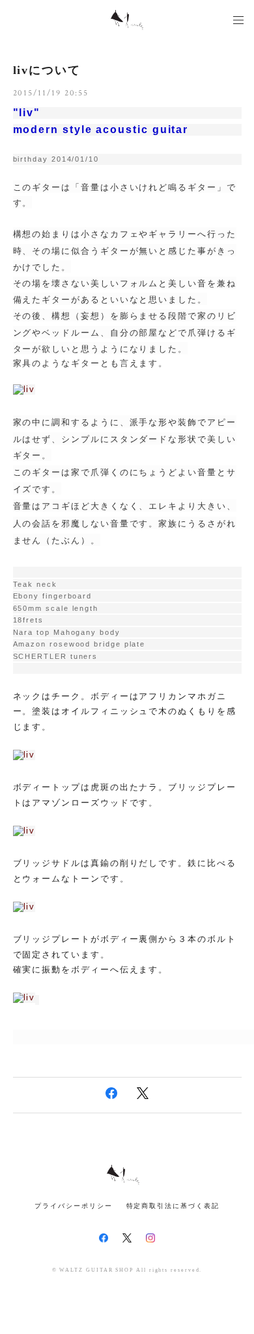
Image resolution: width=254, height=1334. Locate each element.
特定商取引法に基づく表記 (172, 1205)
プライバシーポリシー (73, 1205)
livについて (53, 70)
